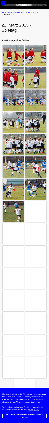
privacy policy (33, 410)
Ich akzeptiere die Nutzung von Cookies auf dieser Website (24, 416)
